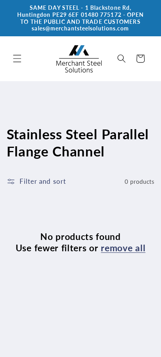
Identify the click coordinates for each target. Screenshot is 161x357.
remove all (123, 247)
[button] (17, 58)
